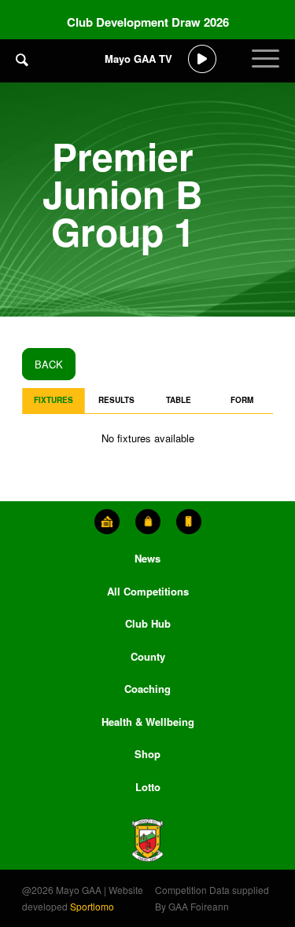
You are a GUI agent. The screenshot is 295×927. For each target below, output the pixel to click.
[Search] (22, 59)
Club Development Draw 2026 (148, 22)
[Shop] (147, 521)
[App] (188, 521)
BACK (49, 364)
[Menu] (265, 70)
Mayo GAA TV (138, 58)
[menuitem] (22, 70)
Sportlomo (92, 906)
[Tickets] (107, 521)
